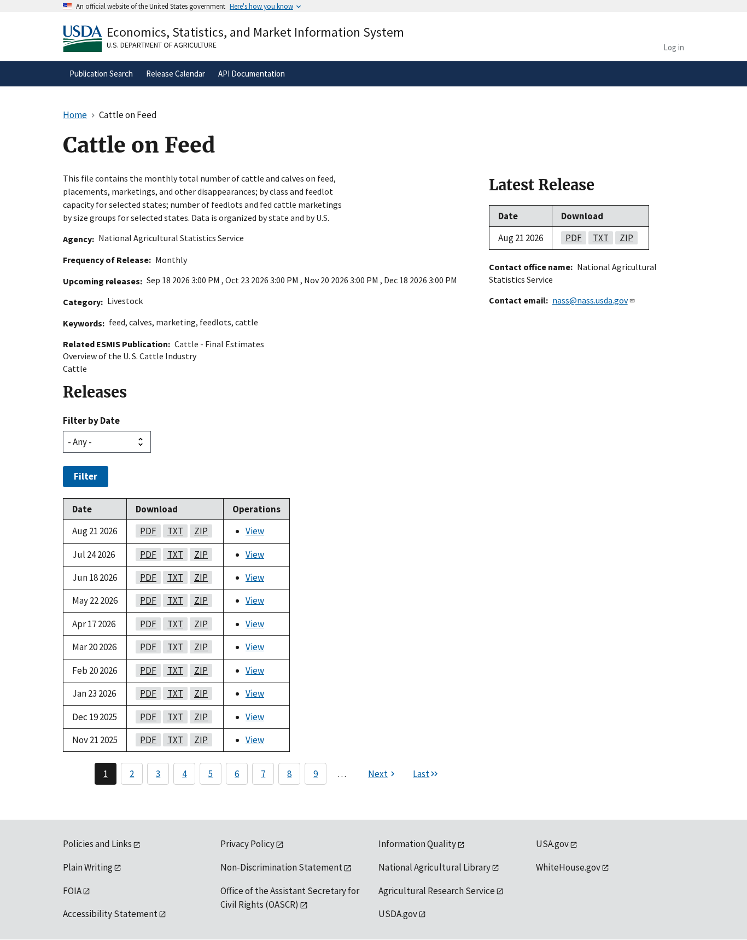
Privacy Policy (247, 844)
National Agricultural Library (434, 867)
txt (173, 531)
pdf (146, 531)
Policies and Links (97, 844)
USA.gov (552, 844)
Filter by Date (91, 420)
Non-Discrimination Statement (281, 867)
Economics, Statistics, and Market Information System (255, 32)
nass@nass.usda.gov (590, 300)
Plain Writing (88, 867)
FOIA (72, 891)
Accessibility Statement (110, 914)
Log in (673, 47)
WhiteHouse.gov (568, 867)
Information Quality (417, 844)
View (255, 531)
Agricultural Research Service (436, 891)
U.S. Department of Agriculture (162, 45)
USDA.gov (397, 914)
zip (199, 531)
